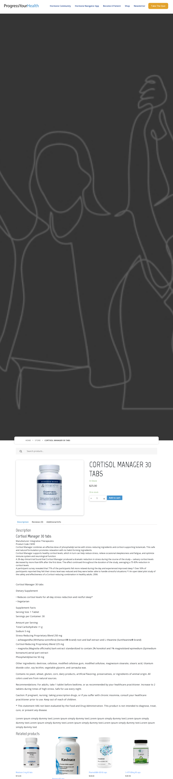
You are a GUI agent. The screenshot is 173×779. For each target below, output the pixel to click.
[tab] (23, 521)
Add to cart (114, 497)
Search (20, 451)
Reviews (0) (37, 522)
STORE (38, 440)
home (28, 440)
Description (23, 522)
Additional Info (53, 522)
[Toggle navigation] (17, 12)
